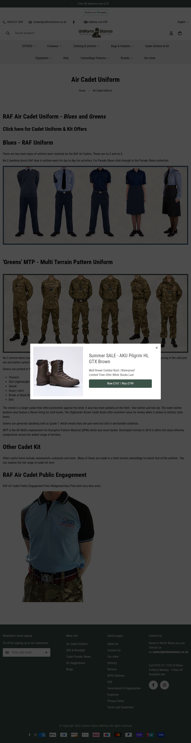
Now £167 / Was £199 (120, 383)
